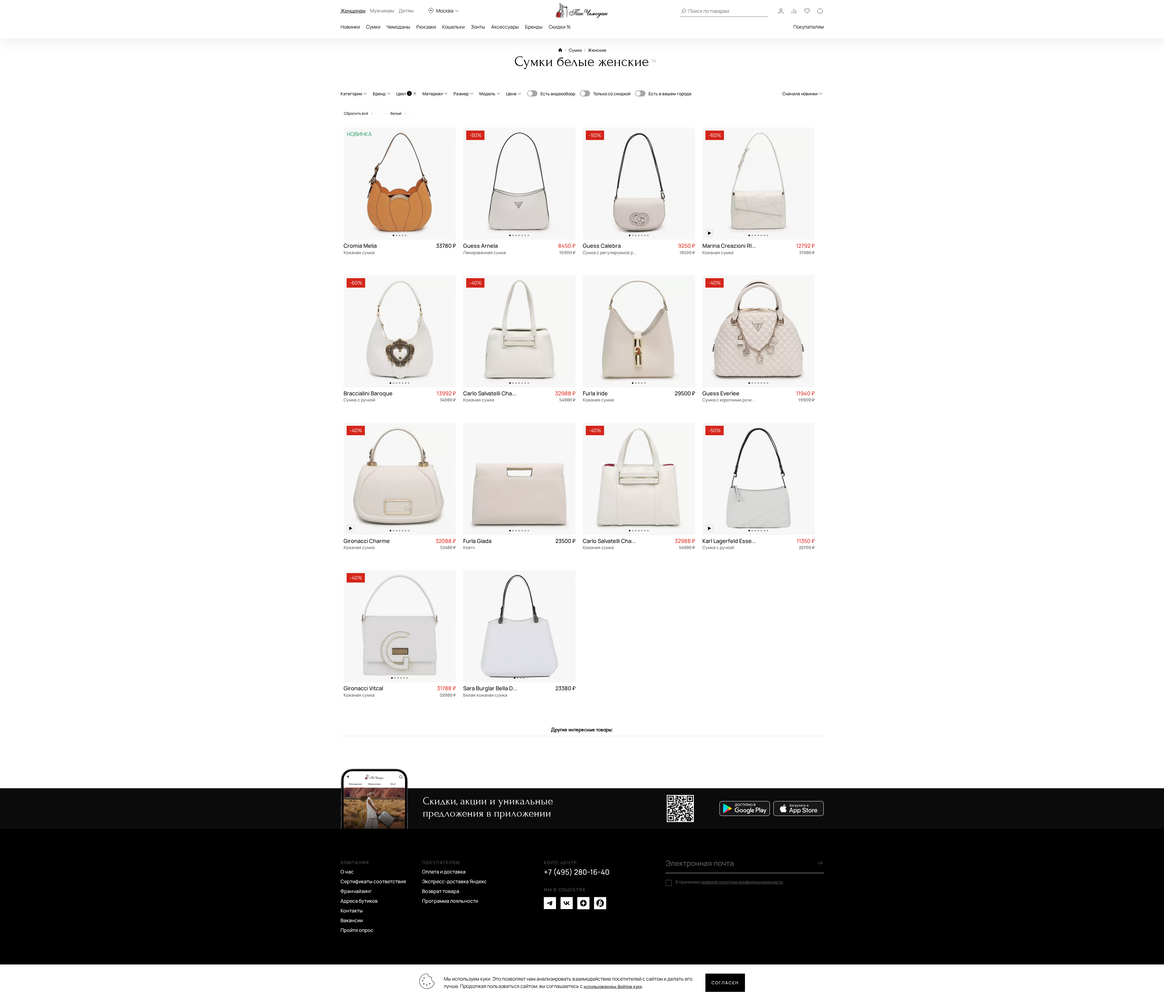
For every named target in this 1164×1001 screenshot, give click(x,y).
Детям (406, 10)
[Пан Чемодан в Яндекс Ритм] (600, 903)
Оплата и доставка (444, 871)
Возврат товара (440, 891)
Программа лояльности (450, 901)
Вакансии (352, 920)
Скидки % (560, 26)
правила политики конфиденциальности (742, 882)
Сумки (373, 26)
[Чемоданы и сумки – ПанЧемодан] (582, 10)
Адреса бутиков (359, 901)
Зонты (478, 26)
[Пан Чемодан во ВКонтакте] (567, 903)
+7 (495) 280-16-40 (577, 872)
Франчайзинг (356, 891)
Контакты (352, 910)
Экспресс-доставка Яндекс (454, 881)
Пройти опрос (357, 930)
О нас (347, 871)
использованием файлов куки (613, 986)
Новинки (350, 26)
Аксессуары (505, 26)
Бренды (534, 26)
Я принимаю (729, 882)
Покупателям (808, 26)
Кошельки (453, 26)
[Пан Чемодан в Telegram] (550, 903)
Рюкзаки (426, 26)
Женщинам (353, 10)
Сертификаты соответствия (373, 881)
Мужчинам (382, 10)
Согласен (725, 982)
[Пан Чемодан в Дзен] (583, 903)
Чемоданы (398, 26)
